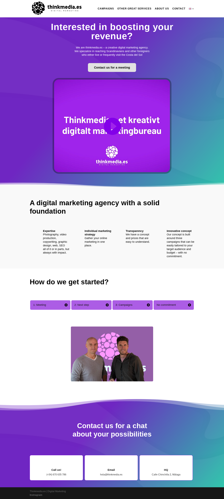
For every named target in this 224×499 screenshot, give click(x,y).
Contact (178, 9)
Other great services (134, 9)
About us (162, 9)
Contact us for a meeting (112, 67)
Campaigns (106, 9)
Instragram (36, 495)
